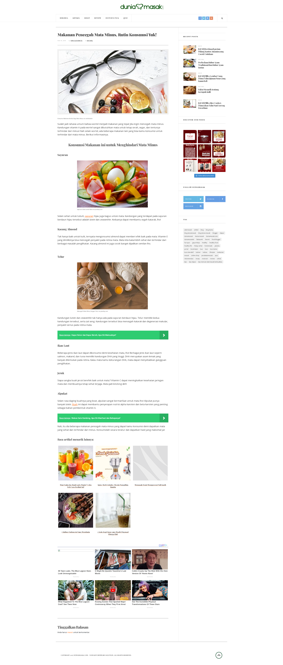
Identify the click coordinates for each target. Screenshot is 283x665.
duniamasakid (189, 239)
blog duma (209, 230)
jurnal (186, 249)
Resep (87, 18)
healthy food (213, 243)
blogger (215, 233)
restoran (205, 259)
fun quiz (187, 243)
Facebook (210, 199)
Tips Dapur (192, 262)
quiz (216, 255)
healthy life (188, 246)
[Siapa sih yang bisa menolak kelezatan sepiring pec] (219, 165)
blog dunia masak (204, 233)
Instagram (189, 206)
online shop (195, 255)
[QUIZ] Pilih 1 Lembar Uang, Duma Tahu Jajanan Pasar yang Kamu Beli (212, 78)
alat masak (188, 230)
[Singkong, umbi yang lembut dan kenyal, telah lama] (219, 151)
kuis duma (213, 249)
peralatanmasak (207, 255)
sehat (219, 259)
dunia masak (199, 236)
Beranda (64, 18)
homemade (208, 246)
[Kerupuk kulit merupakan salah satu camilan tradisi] (219, 136)
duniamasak (188, 236)
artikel (196, 230)
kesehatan (194, 249)
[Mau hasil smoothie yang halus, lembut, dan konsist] (204, 165)
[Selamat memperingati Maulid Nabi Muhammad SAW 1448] (204, 151)
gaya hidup (196, 243)
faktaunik (199, 239)
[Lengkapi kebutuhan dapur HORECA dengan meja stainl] (204, 136)
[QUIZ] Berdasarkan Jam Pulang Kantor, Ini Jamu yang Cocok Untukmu (211, 51)
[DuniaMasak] (141, 6)
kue (201, 249)
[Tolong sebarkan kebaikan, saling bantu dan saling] (190, 136)
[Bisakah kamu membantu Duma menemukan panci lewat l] (190, 151)
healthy (204, 243)
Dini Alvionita (76, 40)
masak (186, 255)
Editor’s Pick (112, 18)
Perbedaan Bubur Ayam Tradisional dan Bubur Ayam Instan (210, 65)
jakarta (217, 246)
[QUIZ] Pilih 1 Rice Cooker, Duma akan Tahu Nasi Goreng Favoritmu (211, 105)
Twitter (188, 199)
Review (97, 18)
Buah (75, 404)
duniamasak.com (212, 236)
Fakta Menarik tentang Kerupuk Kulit (208, 90)
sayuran (89, 216)
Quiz (125, 18)
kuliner (198, 252)
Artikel (76, 18)
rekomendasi (188, 259)
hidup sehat (198, 246)
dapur (222, 233)
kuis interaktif (189, 252)
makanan (220, 252)
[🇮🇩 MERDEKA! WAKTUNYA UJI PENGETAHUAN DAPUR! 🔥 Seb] (190, 165)
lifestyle (212, 252)
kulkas (205, 252)
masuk (70, 632)
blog (202, 230)
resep (198, 259)
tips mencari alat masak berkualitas (210, 262)
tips (185, 262)
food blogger (216, 239)
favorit (207, 239)
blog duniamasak (190, 233)
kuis (206, 249)
